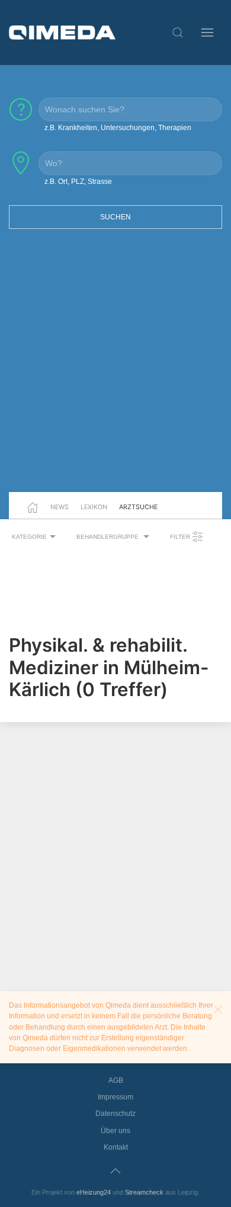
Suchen (115, 217)
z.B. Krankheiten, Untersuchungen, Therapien (117, 128)
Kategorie (29, 536)
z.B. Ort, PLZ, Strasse (78, 181)
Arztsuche (138, 507)
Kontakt (116, 1147)
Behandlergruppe (108, 536)
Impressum (115, 1097)
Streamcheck (144, 1192)
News (59, 507)
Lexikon (94, 507)
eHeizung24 (93, 1192)
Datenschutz (115, 1113)
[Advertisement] (115, 368)
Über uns (115, 1131)
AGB (115, 1080)
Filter (181, 536)
